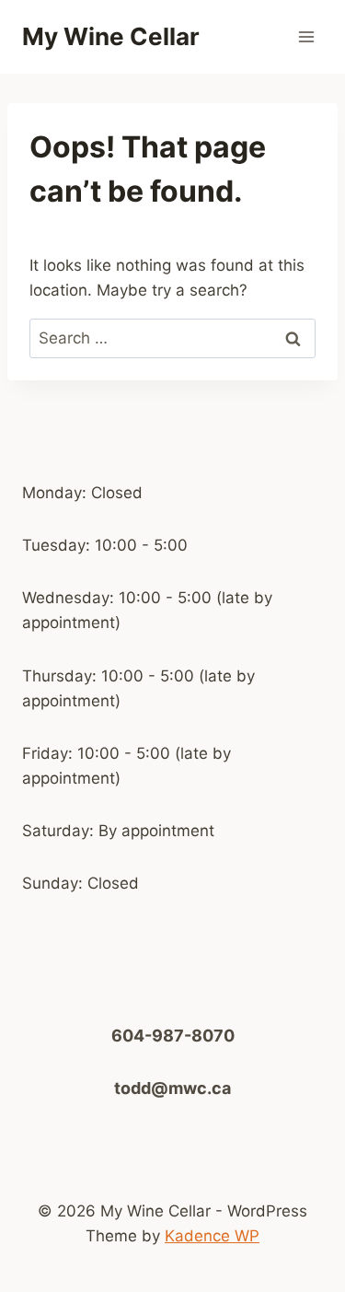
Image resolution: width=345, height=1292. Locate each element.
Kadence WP (212, 1236)
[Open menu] (306, 36)
